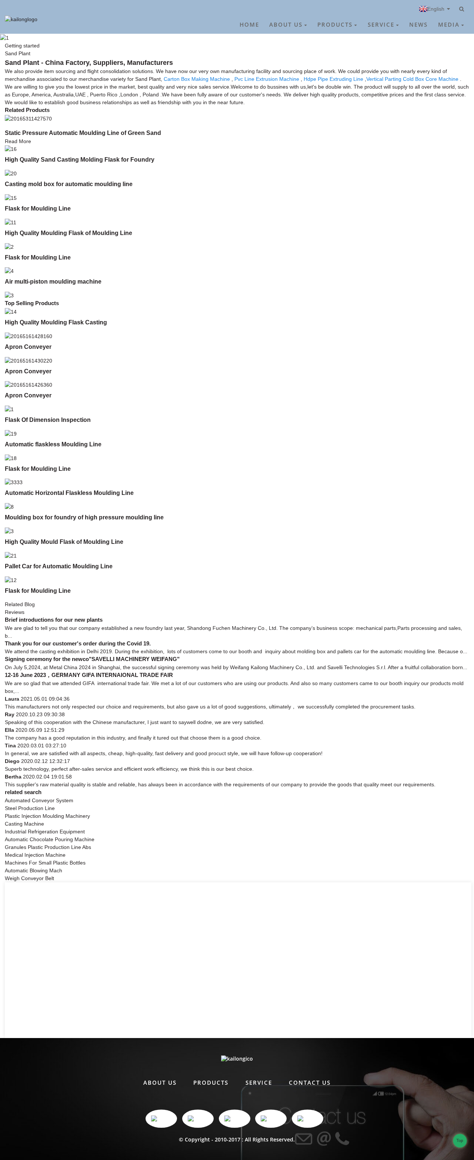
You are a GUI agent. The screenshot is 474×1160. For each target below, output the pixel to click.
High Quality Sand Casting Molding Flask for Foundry (79, 159)
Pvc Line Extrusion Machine (266, 79)
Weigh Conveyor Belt (29, 878)
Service (381, 24)
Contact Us (310, 1082)
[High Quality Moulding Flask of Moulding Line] (10, 222)
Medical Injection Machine (35, 855)
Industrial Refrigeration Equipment (45, 832)
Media (449, 24)
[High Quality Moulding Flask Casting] (11, 311)
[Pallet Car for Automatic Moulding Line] (11, 555)
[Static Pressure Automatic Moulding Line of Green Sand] (28, 118)
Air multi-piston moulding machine (53, 281)
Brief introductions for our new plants (54, 620)
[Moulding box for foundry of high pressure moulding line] (9, 506)
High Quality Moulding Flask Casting (56, 322)
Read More (18, 141)
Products (335, 24)
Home (249, 24)
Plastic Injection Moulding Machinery (47, 816)
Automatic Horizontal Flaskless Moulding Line (69, 492)
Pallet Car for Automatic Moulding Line (59, 566)
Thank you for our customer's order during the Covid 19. (78, 644)
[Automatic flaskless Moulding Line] (11, 433)
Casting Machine (24, 824)
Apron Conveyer (28, 346)
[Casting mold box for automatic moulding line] (11, 173)
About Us (286, 24)
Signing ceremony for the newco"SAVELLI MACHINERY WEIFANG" (92, 659)
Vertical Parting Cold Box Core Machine (412, 79)
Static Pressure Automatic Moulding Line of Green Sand (83, 132)
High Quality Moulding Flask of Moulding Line (68, 232)
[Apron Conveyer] (28, 336)
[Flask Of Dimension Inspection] (9, 409)
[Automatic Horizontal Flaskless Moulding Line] (14, 482)
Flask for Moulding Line (38, 208)
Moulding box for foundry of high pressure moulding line (84, 517)
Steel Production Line (30, 808)
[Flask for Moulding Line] (11, 198)
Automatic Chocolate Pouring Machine (49, 839)
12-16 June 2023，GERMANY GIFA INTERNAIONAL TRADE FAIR (89, 675)
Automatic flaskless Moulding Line (53, 444)
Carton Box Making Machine (197, 79)
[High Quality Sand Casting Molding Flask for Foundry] (11, 149)
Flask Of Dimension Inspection (48, 419)
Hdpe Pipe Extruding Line (333, 79)
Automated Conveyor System (39, 800)
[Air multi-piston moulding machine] (9, 271)
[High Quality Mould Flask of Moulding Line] (9, 531)
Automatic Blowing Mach (33, 870)
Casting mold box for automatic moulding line (69, 184)
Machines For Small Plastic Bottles (45, 863)
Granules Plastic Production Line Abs (48, 847)
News (418, 24)
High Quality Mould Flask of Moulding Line (64, 541)
